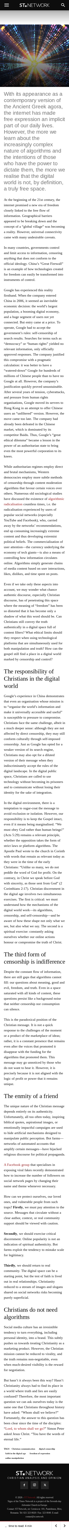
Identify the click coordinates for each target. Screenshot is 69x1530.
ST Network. (30, 1497)
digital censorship (47, 1449)
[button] (6, 5)
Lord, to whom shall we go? (25, 1428)
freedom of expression (40, 1453)
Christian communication (23, 1449)
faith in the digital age (15, 1453)
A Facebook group (17, 1165)
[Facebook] (24, 1485)
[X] (45, 1485)
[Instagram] (34, 1485)
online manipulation (14, 1458)
